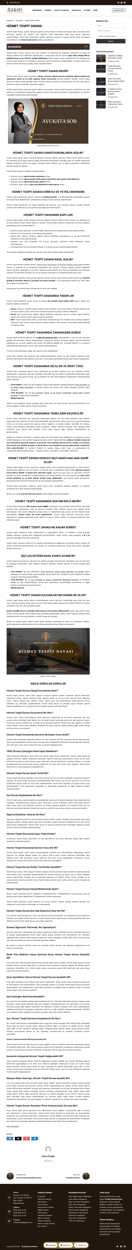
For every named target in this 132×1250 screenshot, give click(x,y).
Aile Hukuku (42, 1202)
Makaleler (76, 10)
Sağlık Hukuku (43, 1210)
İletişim (87, 10)
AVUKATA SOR (119, 10)
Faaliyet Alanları (61, 10)
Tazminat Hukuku (44, 1199)
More (95, 10)
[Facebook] (118, 2)
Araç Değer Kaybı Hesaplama (80, 1196)
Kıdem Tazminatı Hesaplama (80, 1207)
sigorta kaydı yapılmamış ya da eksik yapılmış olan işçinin (59, 265)
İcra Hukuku (42, 1226)
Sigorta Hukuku (44, 1218)
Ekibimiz (48, 10)
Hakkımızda (37, 10)
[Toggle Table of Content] (85, 46)
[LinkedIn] (124, 2)
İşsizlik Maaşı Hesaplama (78, 1210)
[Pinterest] (26, 1138)
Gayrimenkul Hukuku (46, 1207)
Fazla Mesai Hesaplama (78, 1199)
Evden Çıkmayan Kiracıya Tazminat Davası (115, 68)
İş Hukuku (41, 1196)
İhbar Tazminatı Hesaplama (79, 1202)
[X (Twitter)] (121, 2)
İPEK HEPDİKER (13, 1126)
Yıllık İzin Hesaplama (77, 1221)
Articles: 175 (48, 1161)
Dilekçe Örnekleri (44, 1221)
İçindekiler (15, 46)
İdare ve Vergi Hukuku (46, 1223)
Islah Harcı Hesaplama (77, 1204)
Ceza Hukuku (43, 1204)
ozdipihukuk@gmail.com (22, 1222)
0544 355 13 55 (15, 2)
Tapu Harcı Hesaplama (77, 1218)
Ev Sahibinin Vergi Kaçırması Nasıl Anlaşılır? (114, 91)
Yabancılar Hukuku (45, 1215)
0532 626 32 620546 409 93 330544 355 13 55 (19, 1213)
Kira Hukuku (42, 1213)
